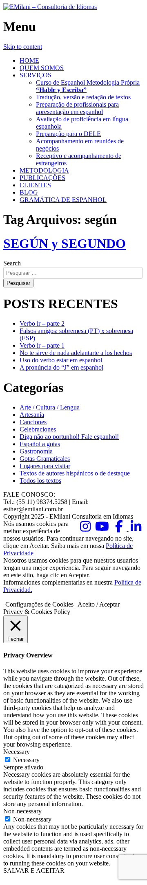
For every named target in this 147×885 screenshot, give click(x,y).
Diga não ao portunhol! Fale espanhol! (69, 436)
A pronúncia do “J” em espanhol (61, 367)
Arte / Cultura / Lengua (50, 407)
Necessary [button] (16, 751)
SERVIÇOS (35, 75)
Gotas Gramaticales (45, 458)
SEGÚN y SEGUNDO (64, 243)
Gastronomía (36, 451)
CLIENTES (35, 185)
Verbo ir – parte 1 (42, 345)
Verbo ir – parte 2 (42, 323)
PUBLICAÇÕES (42, 177)
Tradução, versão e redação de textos (83, 97)
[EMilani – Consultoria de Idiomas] (50, 6)
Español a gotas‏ (40, 443)
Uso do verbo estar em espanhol (61, 360)
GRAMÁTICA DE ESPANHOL (63, 199)
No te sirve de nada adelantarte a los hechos (76, 352)
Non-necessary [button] (22, 811)
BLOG (29, 192)
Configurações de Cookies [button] (39, 604)
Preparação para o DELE (68, 133)
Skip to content (22, 46)
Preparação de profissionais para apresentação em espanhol (77, 108)
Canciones (33, 421)
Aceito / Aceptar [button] (99, 604)
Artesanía (32, 414)
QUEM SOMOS (42, 67)
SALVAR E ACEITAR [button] (34, 870)
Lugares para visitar (45, 465)
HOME (29, 60)
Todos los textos (40, 480)
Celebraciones (38, 429)
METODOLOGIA (44, 170)
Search (12, 263)
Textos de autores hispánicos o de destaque (75, 473)
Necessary (26, 759)
